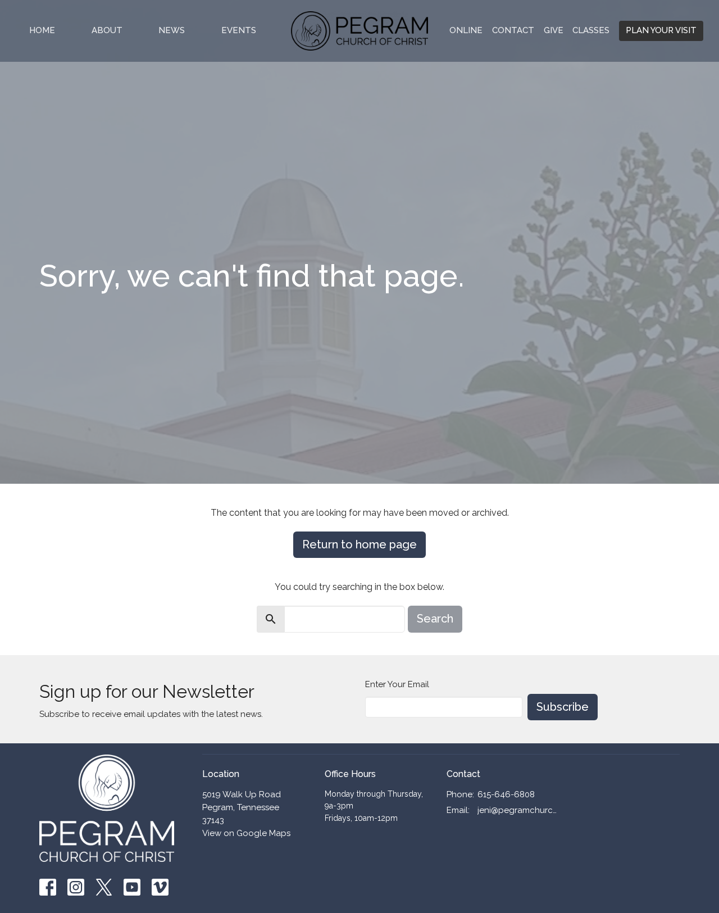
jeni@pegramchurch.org (517, 810)
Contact (513, 30)
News (171, 30)
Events (238, 30)
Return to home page (359, 544)
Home (42, 30)
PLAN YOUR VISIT (661, 30)
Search (435, 618)
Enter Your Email (397, 684)
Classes (590, 30)
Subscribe (562, 707)
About (107, 30)
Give (553, 30)
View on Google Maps (246, 833)
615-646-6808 (506, 794)
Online (466, 30)
